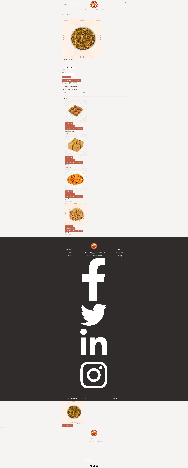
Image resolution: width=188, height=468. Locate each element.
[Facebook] (91, 466)
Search (82, 4)
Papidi (66, 166)
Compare (77, 80)
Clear (64, 69)
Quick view (69, 123)
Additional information (69, 83)
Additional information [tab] (71, 87)
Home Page (64, 14)
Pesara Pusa (68, 234)
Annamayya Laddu (69, 131)
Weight (65, 64)
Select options (70, 194)
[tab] (95, 83)
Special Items (70, 14)
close (7, 427)
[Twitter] (94, 466)
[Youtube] (97, 466)
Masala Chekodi (69, 200)
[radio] (65, 68)
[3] (115, 3)
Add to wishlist (68, 80)
